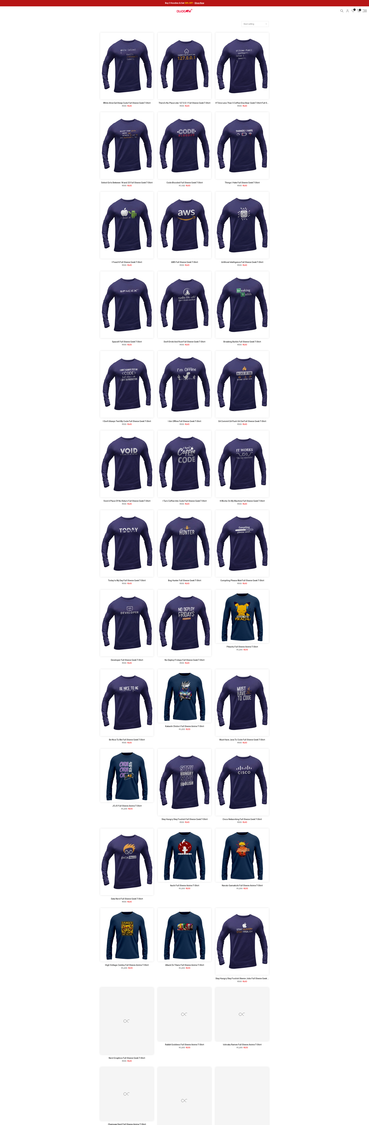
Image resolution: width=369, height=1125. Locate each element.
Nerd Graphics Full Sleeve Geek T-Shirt (127, 1058)
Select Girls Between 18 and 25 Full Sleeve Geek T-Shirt (127, 182)
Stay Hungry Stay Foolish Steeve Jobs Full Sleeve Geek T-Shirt (244, 978)
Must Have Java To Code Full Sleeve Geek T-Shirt (242, 740)
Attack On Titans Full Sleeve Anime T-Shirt (184, 965)
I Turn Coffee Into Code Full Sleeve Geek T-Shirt (185, 501)
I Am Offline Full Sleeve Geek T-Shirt (184, 421)
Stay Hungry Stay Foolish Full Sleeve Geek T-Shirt (185, 819)
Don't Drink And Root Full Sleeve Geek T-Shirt (184, 342)
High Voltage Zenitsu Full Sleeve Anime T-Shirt (127, 965)
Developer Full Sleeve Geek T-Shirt (127, 660)
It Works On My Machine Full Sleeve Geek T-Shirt (242, 501)
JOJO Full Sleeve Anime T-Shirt (127, 806)
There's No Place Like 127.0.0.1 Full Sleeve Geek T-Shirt (184, 103)
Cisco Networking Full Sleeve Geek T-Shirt (242, 819)
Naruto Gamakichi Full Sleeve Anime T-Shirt (242, 885)
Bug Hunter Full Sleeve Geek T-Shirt (184, 580)
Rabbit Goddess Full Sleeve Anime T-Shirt (184, 1044)
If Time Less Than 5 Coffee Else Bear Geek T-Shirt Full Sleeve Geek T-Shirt (249, 103)
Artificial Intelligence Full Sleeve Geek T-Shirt (242, 262)
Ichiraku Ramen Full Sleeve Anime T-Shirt (242, 1044)
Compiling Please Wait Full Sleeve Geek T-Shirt (242, 580)
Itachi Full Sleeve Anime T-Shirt (184, 885)
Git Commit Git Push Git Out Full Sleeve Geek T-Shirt (242, 421)
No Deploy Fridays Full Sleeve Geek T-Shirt (184, 660)
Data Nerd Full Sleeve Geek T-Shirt (127, 899)
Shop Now (199, 3)
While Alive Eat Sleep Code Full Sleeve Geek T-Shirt (126, 103)
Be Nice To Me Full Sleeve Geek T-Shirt (127, 740)
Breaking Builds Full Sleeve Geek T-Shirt (242, 342)
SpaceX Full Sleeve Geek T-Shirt (127, 342)
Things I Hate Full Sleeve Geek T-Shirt (242, 182)
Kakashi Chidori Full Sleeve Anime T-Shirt (184, 726)
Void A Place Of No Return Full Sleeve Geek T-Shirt (126, 501)
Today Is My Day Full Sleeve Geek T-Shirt (127, 580)
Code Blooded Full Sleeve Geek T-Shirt (184, 182)
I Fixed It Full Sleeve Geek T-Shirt (127, 262)
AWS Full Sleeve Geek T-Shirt (184, 262)
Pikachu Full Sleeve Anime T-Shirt (242, 647)
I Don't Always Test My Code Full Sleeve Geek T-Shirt (127, 421)
